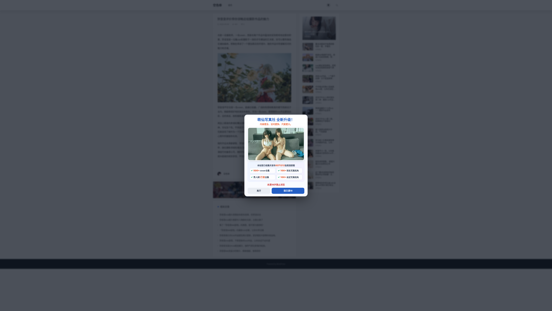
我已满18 (288, 190)
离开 (259, 190)
